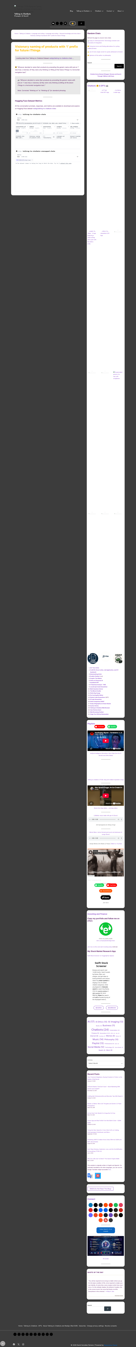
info (117, 1033)
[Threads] (110, 1210)
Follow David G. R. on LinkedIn (106, 1230)
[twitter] (18, 1344)
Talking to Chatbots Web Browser (100, 708)
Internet (94, 1036)
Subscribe (82, 1326)
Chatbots (98, 11)
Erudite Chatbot (94, 676)
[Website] (65, 23)
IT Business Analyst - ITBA (98, 684)
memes (110, 1036)
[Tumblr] (110, 1215)
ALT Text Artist (94, 668)
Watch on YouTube (116, 843)
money (118, 1036)
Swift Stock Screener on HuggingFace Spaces (101, 955)
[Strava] (105, 1205)
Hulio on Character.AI (96, 680)
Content (109, 11)
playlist (98, 1043)
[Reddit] (95, 1215)
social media (96, 1047)
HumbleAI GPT (94, 682)
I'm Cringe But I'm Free (96, 880)
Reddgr (89, 880)
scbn (117, 1043)
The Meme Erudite (95, 691)
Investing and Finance (97, 914)
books (99, 1025)
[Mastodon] (90, 1215)
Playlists (91, 724)
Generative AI (105, 1033)
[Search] (107, 1308)
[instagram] (23, 1344)
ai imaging (115, 1021)
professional (109, 1043)
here (109, 1169)
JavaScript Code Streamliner (98, 687)
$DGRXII (98, 1008)
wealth (102, 1050)
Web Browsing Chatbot (97, 712)
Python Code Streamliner (97, 697)
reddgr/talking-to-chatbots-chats (60, 58)
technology (109, 1047)
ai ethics (101, 1022)
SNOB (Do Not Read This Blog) (100, 1189)
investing (102, 1036)
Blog (71, 11)
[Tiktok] (95, 1210)
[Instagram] (120, 1205)
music (98, 1039)
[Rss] (110, 1220)
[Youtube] (110, 1205)
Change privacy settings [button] (95, 1326)
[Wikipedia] (120, 1215)
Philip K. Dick (110, 1291)
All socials (106, 1258)
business (109, 1025)
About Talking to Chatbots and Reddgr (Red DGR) (60, 1326)
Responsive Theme (110, 1345)
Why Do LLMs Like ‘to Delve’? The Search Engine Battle (103, 1158)
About (119, 11)
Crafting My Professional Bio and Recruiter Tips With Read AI (105, 1096)
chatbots (100, 1029)
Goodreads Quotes (119, 1295)
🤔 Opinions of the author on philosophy (99, 55)
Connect (91, 1199)
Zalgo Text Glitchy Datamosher (99, 714)
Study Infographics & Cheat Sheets (100, 703)
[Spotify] (115, 1205)
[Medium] (100, 1205)
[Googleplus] (105, 1220)
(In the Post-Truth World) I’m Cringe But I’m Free (101, 1113)
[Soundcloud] (100, 1215)
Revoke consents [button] (111, 1326)
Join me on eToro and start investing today (100, 947)
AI (91, 1021)
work (109, 1050)
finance (95, 1033)
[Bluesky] (100, 1210)
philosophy (111, 1039)
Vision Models (119, 1047)
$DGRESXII (112, 1008)
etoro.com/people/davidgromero (105, 940)
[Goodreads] (115, 1215)
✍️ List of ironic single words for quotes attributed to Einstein (105, 52)
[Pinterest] (120, 1210)
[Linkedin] (61, 23)
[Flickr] (105, 1210)
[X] (95, 1205)
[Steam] (105, 1215)
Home (20, 1326)
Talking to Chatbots (22, 14)
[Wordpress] (51, 1334)
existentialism (115, 1030)
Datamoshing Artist (96, 674)
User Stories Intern (95, 710)
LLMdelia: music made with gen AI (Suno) (106, 815)
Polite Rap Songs (95, 693)
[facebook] (14, 1344)
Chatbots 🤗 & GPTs (96, 86)
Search (90, 62)
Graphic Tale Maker (96, 678)
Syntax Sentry (94, 705)
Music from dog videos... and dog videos (105, 808)
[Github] (57, 23)
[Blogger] (100, 1220)
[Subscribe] (53, 23)
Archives (90, 1060)
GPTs (113, 1033)
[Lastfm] (90, 1210)
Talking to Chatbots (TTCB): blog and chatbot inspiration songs (106, 779)
